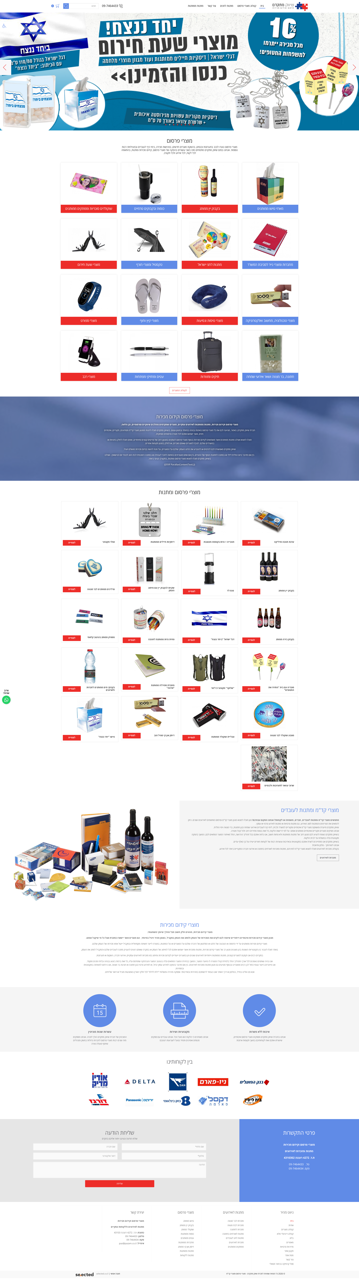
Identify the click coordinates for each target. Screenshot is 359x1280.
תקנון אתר (289, 1251)
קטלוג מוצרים (287, 1229)
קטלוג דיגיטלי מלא (285, 1234)
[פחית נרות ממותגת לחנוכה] (149, 621)
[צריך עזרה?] (6, 700)
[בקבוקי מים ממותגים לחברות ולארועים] (89, 670)
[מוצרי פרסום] (290, 6)
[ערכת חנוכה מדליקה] (269, 524)
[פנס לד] (209, 573)
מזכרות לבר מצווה (236, 1221)
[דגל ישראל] (209, 621)
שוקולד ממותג (187, 1229)
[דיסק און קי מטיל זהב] (149, 718)
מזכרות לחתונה (237, 1229)
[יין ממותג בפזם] (179, 71)
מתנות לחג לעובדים (235, 1238)
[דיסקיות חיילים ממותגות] (149, 524)
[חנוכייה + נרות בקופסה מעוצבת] (209, 524)
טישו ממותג (188, 1221)
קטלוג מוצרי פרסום (246, 5)
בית (262, 5)
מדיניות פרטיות (287, 1246)
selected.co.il (102, 1274)
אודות (291, 1225)
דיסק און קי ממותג (186, 1246)
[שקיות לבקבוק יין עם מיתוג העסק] (149, 572)
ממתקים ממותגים (236, 1246)
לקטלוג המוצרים (179, 390)
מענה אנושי (115, 1274)
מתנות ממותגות (195, 5)
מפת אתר (289, 1255)
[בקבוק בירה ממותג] (269, 621)
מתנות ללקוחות (187, 1255)
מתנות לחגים (226, 5)
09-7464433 (110, 6)
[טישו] (89, 719)
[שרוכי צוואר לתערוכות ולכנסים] (269, 768)
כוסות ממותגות (187, 1234)
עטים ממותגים (187, 1238)
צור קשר (212, 5)
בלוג (292, 1238)
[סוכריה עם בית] (269, 670)
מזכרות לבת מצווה (235, 1225)
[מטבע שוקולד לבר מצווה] (269, 718)
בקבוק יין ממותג (187, 1225)
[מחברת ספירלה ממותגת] (149, 669)
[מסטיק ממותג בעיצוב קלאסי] (89, 620)
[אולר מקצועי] (89, 524)
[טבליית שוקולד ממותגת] (209, 719)
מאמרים (290, 1242)
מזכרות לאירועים (328, 857)
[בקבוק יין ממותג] (269, 573)
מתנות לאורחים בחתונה (233, 1234)
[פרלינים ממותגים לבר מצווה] (89, 572)
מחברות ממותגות (186, 1242)
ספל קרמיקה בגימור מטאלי (282, 1264)
